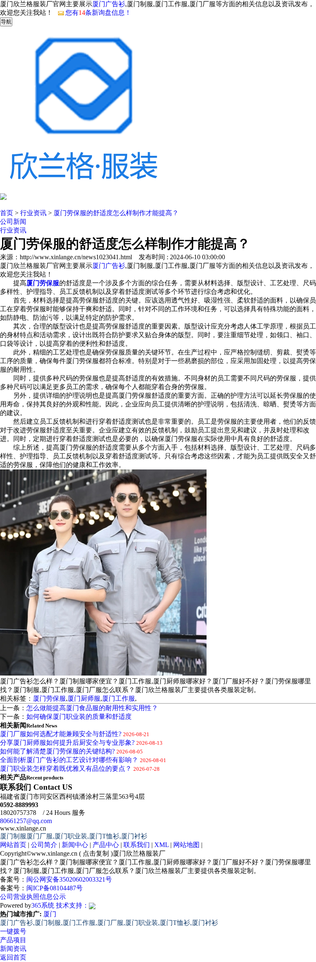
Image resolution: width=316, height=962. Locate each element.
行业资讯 (33, 212)
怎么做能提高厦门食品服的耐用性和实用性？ (92, 707)
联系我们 (136, 844)
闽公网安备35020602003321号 (69, 879)
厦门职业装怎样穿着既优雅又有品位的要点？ (66, 768)
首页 (6, 212)
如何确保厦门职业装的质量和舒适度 (79, 716)
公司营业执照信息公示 (33, 896)
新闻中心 (75, 844)
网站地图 (186, 844)
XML (161, 844)
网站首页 (13, 844)
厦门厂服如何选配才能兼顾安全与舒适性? (60, 733)
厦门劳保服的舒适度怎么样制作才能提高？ (116, 212)
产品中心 (106, 844)
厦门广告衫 (108, 3)
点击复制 (96, 853)
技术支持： (72, 905)
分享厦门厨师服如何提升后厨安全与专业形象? (67, 742)
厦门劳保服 (49, 698)
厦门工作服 (118, 698)
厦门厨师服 (83, 698)
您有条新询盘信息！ (98, 12)
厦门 (49, 913)
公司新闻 (13, 221)
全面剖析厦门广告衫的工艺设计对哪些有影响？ (69, 759)
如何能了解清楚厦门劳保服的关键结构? (57, 751)
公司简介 (44, 844)
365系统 (42, 905)
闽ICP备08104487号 (54, 888)
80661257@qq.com (26, 820)
